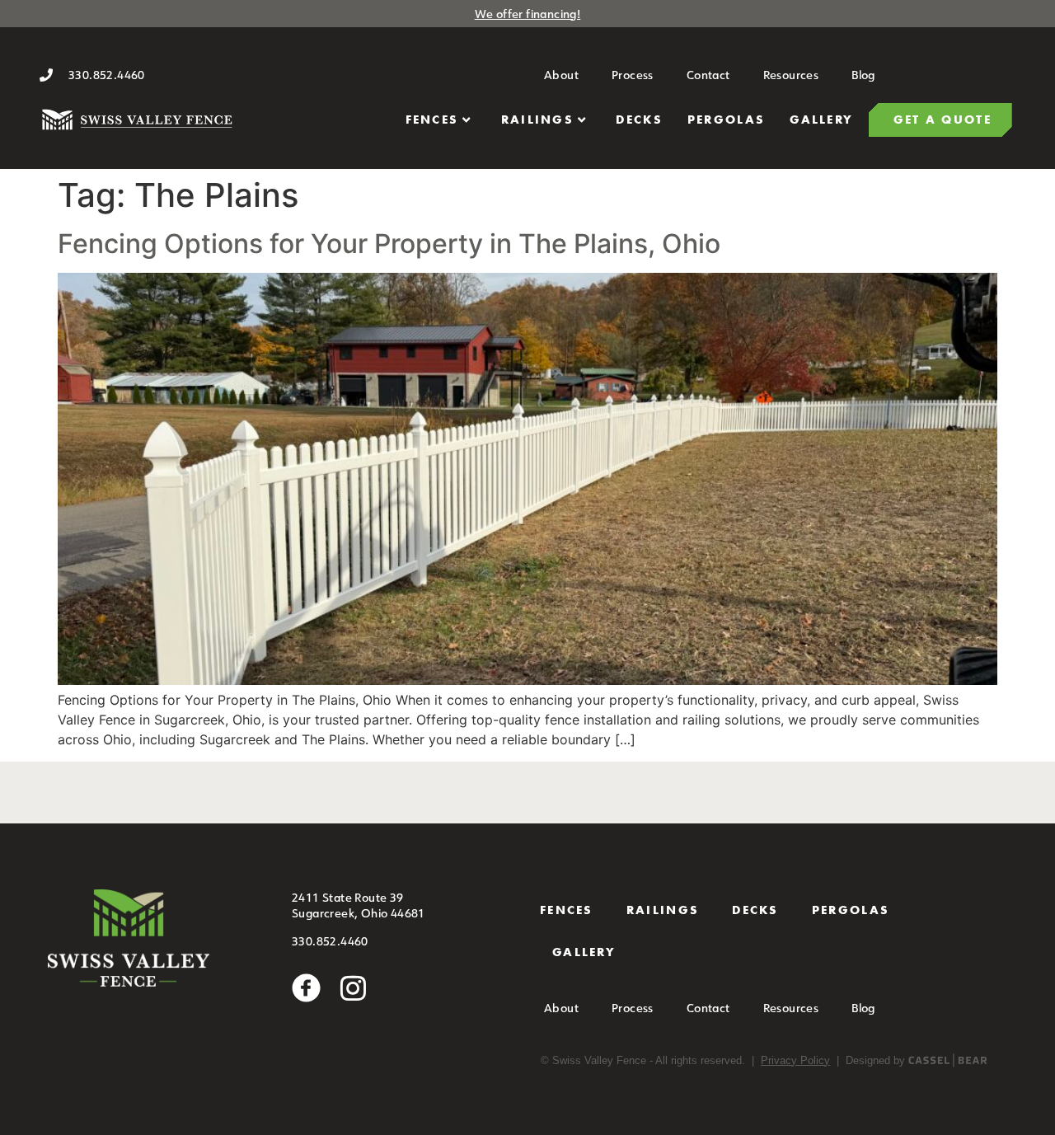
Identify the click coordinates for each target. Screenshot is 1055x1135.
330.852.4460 (330, 941)
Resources (791, 74)
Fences (432, 119)
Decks (639, 119)
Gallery (821, 119)
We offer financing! (528, 13)
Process (633, 74)
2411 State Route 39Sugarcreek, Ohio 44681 (358, 905)
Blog (863, 74)
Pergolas (726, 119)
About (561, 74)
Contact (708, 74)
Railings (537, 119)
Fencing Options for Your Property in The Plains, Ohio (389, 243)
